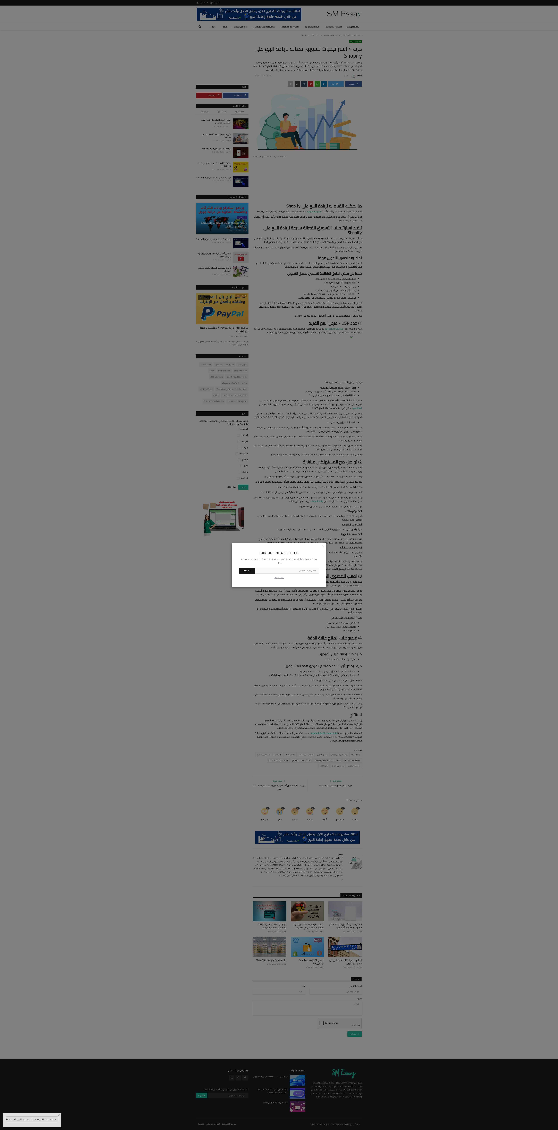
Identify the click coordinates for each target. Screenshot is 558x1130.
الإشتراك (247, 571)
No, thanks (279, 577)
